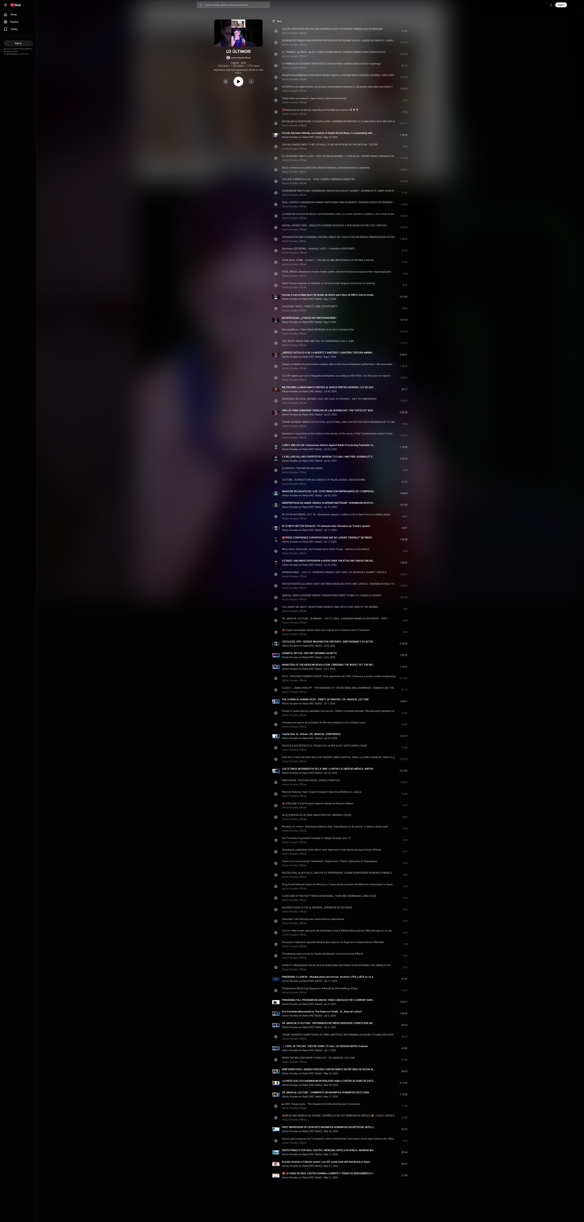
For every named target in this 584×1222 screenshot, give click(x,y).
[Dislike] (387, 135)
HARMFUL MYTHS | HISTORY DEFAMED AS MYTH (309, 653)
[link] (18, 14)
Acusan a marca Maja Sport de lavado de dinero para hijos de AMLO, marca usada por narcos (328, 294)
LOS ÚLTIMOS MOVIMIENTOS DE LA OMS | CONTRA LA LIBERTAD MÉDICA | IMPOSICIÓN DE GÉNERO (328, 768)
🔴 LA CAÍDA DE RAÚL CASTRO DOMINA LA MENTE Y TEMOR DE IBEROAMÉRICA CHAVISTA (328, 1173)
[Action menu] (251, 81)
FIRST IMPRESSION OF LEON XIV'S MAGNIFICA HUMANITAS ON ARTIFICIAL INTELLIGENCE (328, 1127)
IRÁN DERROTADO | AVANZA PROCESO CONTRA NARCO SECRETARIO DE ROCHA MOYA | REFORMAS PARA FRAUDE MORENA (328, 1069)
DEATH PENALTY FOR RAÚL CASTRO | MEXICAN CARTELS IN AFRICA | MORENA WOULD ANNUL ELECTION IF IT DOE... (328, 1150)
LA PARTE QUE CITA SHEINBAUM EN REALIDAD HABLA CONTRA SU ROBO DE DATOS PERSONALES (328, 1080)
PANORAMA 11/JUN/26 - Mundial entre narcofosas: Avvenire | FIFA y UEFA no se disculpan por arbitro (328, 976)
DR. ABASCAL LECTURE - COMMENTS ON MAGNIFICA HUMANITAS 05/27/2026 (325, 1092)
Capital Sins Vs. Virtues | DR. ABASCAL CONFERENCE (311, 734)
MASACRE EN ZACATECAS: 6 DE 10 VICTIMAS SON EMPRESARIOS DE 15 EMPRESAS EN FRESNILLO (328, 491)
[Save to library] (226, 81)
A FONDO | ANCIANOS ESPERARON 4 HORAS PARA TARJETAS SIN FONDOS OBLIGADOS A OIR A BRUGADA (328, 560)
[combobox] (237, 5)
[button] (238, 57)
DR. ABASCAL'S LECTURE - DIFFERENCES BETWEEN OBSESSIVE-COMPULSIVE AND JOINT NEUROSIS (328, 1023)
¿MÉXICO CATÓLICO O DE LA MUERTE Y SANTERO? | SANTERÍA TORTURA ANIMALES (328, 352)
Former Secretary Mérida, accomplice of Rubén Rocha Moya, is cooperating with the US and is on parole (328, 133)
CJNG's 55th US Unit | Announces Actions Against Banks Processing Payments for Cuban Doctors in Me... (328, 445)
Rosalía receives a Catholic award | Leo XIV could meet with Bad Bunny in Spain (326, 1161)
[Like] (381, 135)
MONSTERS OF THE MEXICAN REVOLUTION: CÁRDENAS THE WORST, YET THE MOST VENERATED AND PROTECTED (328, 664)
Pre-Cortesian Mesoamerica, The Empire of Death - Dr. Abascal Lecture (322, 1011)
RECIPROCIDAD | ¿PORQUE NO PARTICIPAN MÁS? (309, 318)
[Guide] (5, 5)
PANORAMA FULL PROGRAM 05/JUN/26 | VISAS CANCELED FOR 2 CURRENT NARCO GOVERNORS (328, 1000)
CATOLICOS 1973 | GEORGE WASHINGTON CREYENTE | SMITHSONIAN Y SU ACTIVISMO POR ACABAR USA (328, 641)
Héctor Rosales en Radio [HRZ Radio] (302, 137)
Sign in (561, 5)
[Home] (15, 5)
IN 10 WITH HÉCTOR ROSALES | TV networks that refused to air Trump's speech (326, 526)
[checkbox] (405, 135)
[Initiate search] (201, 4)
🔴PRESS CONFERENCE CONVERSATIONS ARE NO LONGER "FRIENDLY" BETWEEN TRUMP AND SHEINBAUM (328, 537)
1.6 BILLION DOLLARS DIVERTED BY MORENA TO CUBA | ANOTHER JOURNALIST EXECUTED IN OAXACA (328, 456)
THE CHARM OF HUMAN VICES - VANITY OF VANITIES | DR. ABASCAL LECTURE (325, 699)
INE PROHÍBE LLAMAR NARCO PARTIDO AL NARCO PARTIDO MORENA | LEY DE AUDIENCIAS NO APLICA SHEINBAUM (328, 387)
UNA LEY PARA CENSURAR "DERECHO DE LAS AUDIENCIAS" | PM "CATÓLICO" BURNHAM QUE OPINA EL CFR (328, 410)
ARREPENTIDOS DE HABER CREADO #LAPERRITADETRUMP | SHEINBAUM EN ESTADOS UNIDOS (328, 502)
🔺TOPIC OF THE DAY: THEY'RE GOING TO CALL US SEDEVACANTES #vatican (325, 1046)
